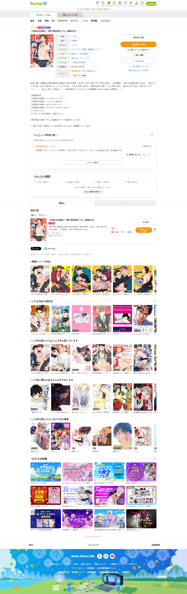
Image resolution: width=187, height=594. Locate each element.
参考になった (135, 154)
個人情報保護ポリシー (106, 568)
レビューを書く (81, 75)
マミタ (136, 451)
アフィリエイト (78, 568)
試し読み (146, 222)
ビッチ (98, 49)
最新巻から (43, 215)
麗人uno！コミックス (80, 58)
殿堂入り (75, 53)
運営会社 (125, 572)
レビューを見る (92, 162)
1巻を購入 (138, 44)
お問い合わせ (86, 564)
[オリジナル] (63, 21)
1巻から (33, 215)
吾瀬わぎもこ (35, 451)
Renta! (33, 254)
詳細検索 (156, 544)
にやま (74, 36)
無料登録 (152, 4)
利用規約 (90, 568)
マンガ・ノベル (43, 14)
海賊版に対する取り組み (109, 572)
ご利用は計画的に (79, 62)
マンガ (74, 45)
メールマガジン (131, 564)
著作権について (78, 572)
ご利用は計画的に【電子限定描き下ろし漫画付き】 (71, 219)
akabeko (95, 451)
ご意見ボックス (116, 564)
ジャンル (104, 20)
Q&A (75, 564)
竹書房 (74, 40)
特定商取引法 (63, 572)
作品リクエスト (100, 564)
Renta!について (55, 564)
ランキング (93, 544)
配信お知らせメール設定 (138, 70)
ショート (71, 14)
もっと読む (85, 125)
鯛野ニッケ (75, 451)
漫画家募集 (91, 572)
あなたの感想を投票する (92, 192)
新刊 (31, 544)
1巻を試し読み (138, 37)
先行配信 (84, 53)
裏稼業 (91, 49)
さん (52, 146)
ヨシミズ (54, 451)
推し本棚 (139, 55)
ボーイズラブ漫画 (79, 49)
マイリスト (139, 61)
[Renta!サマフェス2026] (44, 3)
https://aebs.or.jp (66, 589)
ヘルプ (67, 564)
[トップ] (36, 3)
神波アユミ (117, 451)
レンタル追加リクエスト (138, 66)
